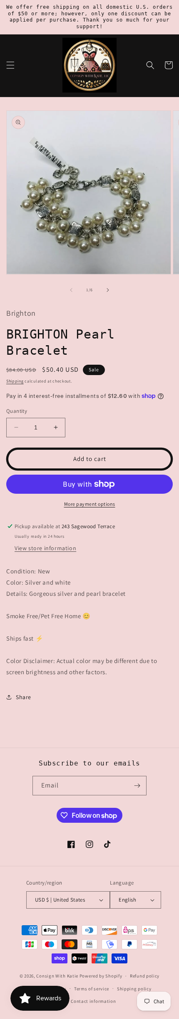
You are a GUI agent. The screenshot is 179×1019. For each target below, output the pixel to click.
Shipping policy (134, 989)
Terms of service (91, 989)
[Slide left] (71, 290)
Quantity (16, 410)
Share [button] (23, 697)
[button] (10, 65)
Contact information (93, 1001)
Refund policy (144, 976)
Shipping (15, 381)
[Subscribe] (137, 785)
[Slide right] (108, 290)
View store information (45, 548)
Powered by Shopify (101, 976)
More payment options (89, 504)
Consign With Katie (57, 976)
